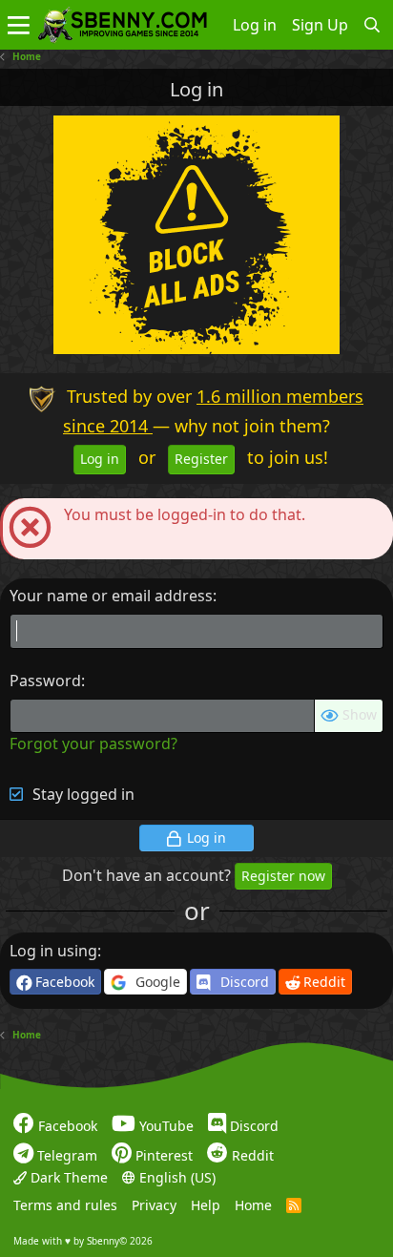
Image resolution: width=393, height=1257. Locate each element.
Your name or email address (111, 595)
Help (205, 1205)
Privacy (154, 1205)
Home (253, 1205)
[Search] (372, 25)
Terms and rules (65, 1205)
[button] (18, 25)
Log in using (53, 950)
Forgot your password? (93, 743)
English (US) (175, 1177)
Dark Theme (67, 1177)
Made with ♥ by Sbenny (83, 1240)
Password (45, 680)
